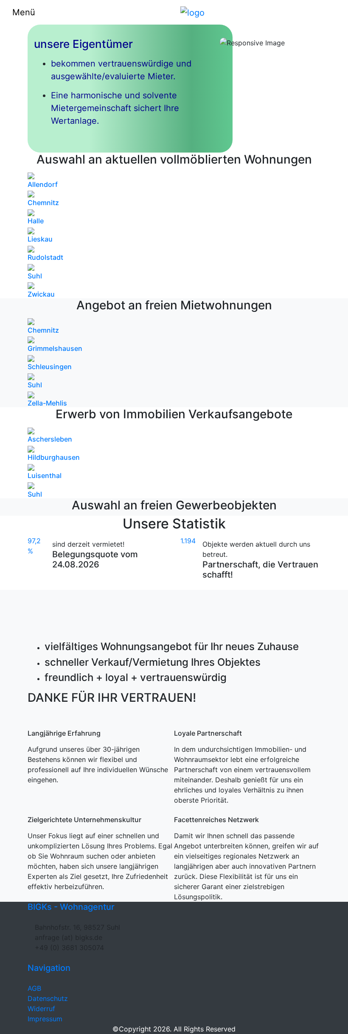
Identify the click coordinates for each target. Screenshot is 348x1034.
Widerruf (41, 1008)
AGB (34, 988)
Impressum (45, 1019)
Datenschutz (48, 998)
